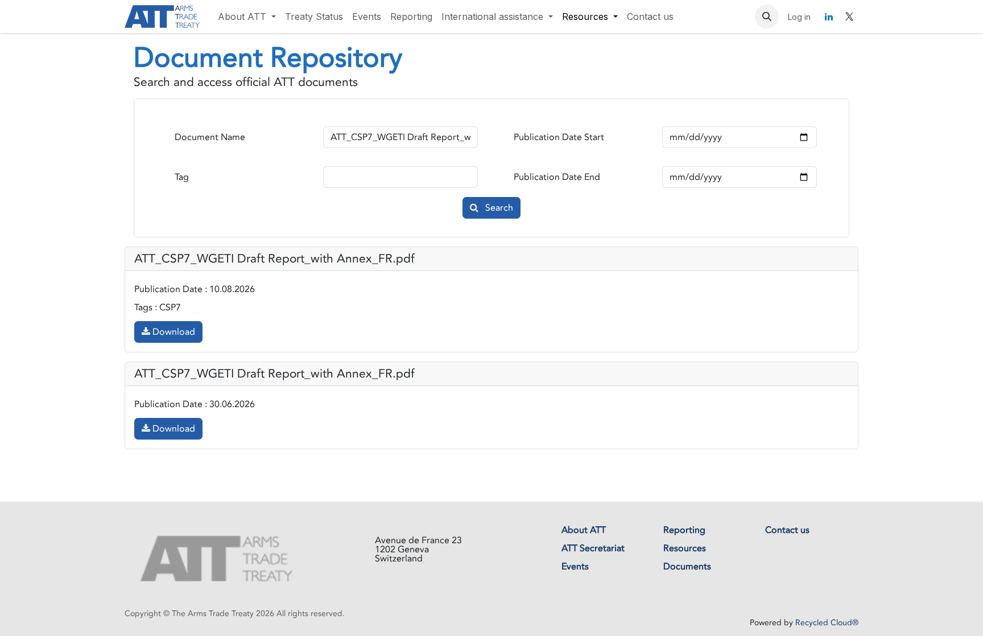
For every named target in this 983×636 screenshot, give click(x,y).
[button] (767, 16)
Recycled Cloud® (826, 622)
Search (498, 208)
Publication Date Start (559, 137)
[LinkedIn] (829, 16)
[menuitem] (246, 16)
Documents (687, 566)
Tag (182, 177)
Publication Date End (557, 177)
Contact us (787, 530)
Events (575, 566)
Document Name (210, 137)
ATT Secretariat (593, 548)
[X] (849, 16)
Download (172, 332)
